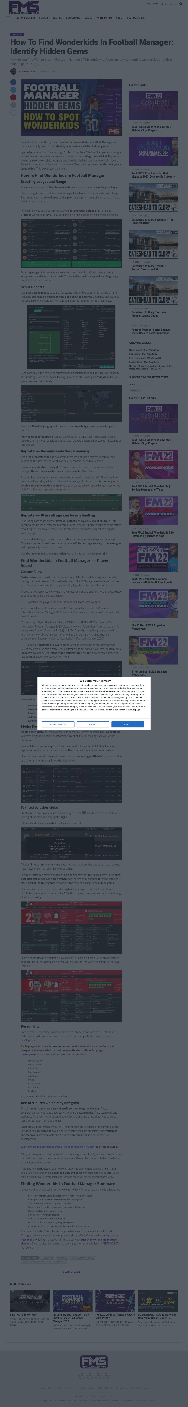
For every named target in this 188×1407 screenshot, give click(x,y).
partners (57, 685)
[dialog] (94, 703)
